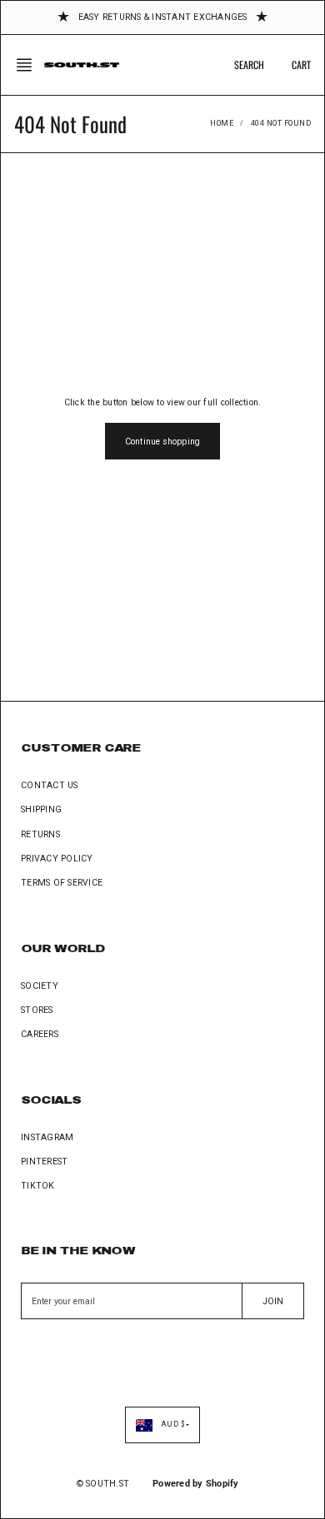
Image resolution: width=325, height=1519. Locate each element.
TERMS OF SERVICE (61, 882)
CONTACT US (49, 785)
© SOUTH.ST (103, 1483)
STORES (37, 1010)
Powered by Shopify (195, 1483)
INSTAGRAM (47, 1137)
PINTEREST (44, 1161)
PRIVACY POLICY (57, 858)
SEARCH (249, 64)
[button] (29, 65)
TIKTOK (38, 1185)
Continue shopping (162, 441)
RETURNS (40, 834)
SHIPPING (41, 809)
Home (221, 123)
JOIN (272, 1301)
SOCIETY (39, 985)
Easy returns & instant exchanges (163, 17)
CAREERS (39, 1034)
